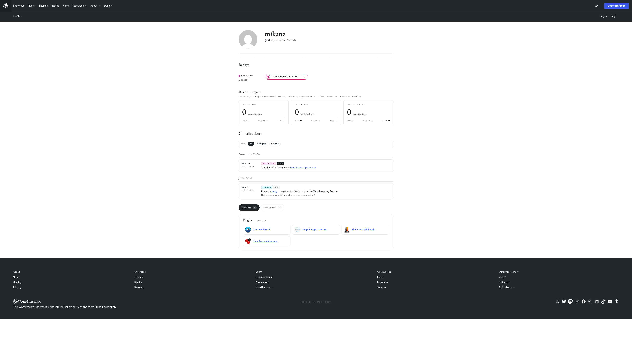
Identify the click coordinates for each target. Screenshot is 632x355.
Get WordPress (616, 5)
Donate (382, 282)
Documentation (264, 277)
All (251, 143)
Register (604, 16)
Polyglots (261, 143)
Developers (262, 282)
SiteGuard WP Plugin (363, 229)
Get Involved (384, 271)
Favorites (248, 207)
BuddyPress (507, 287)
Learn (259, 271)
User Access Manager (265, 241)
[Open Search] (596, 6)
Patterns (139, 287)
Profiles (17, 16)
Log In (614, 16)
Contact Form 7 (261, 229)
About (16, 271)
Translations (272, 207)
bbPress (505, 282)
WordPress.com (509, 271)
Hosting (17, 282)
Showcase (140, 271)
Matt (502, 277)
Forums (275, 143)
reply (274, 191)
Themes (138, 277)
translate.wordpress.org (303, 167)
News (16, 277)
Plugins (138, 282)
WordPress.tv (264, 287)
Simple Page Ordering (314, 229)
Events (381, 277)
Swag (381, 287)
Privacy (17, 287)
